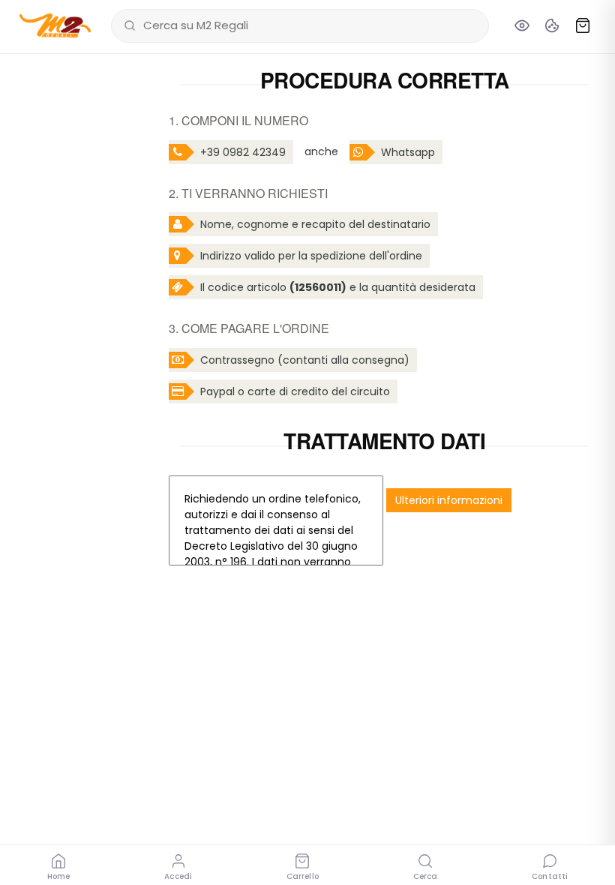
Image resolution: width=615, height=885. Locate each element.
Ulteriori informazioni (448, 500)
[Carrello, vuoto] (582, 25)
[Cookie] (552, 25)
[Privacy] (522, 25)
